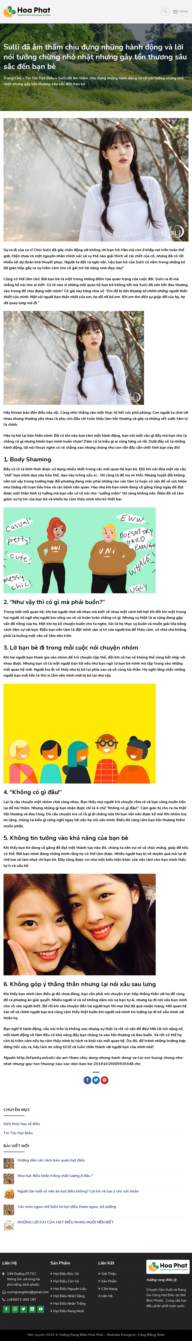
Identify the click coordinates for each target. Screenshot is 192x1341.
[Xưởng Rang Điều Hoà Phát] (27, 11)
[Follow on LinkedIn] (32, 1309)
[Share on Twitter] (96, 1080)
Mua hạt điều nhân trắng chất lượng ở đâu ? (55, 1176)
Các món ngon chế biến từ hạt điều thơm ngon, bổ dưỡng (67, 1207)
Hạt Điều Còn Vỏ (66, 1281)
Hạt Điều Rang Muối (68, 1311)
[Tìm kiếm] (165, 11)
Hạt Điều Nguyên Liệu (69, 1288)
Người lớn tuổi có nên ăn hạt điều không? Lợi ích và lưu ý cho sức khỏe (78, 1191)
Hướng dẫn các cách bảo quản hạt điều (51, 1160)
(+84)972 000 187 (21, 1299)
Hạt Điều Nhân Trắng (69, 1303)
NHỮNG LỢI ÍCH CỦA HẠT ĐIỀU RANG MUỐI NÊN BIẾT (66, 1222)
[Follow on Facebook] (6, 1309)
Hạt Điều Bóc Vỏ (66, 1273)
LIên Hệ (107, 1296)
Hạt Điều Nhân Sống (69, 1296)
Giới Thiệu (108, 1273)
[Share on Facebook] (87, 1080)
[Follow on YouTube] (40, 1309)
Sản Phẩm (109, 1281)
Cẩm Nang (109, 1288)
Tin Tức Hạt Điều (39, 78)
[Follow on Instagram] (15, 1309)
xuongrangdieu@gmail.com (28, 1292)
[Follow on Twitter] (23, 1309)
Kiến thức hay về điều (22, 1123)
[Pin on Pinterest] (104, 1080)
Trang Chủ (12, 78)
